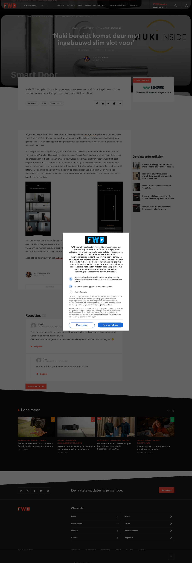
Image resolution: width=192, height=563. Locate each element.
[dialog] (96, 282)
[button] (96, 292)
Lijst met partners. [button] (105, 305)
